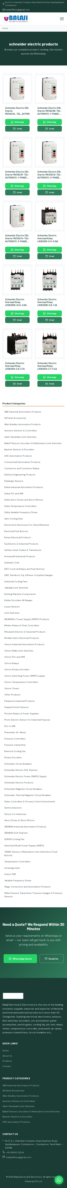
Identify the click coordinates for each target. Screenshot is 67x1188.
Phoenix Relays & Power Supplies (21, 713)
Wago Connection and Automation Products (27, 886)
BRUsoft (38, 1181)
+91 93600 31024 (15, 1152)
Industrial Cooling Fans (15, 581)
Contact (6, 1066)
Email (19, 128)
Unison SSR (10, 874)
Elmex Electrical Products (17, 537)
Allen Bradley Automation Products (22, 424)
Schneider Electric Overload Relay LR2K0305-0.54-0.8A (16, 302)
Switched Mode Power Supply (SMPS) (24, 845)
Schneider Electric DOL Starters (21, 770)
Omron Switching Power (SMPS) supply (24, 675)
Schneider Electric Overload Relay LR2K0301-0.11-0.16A (47, 238)
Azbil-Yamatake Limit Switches (20, 437)
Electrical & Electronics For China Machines (26, 524)
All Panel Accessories (15, 418)
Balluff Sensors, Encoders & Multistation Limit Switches (33, 443)
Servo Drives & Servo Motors (19, 820)
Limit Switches (11, 612)
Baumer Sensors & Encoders (19, 449)
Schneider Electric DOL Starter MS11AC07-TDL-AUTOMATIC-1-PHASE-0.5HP (17, 176)
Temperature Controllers (17, 861)
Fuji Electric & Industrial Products (21, 543)
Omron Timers (11, 688)
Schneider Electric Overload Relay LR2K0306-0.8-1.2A (47, 302)
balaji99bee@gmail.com (17, 9)
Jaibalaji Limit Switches (16, 587)
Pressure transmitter (15, 744)
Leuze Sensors (12, 606)
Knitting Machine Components (20, 594)
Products (7, 1061)
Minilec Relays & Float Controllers (21, 625)
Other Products (12, 694)
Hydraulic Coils (11, 562)
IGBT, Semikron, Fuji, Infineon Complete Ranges (28, 575)
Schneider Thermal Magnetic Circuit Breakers (27, 795)
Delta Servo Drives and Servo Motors (23, 499)
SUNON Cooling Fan (14, 839)
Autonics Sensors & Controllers (20, 430)
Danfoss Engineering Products (19, 474)
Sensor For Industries (15, 814)
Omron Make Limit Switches (18, 650)
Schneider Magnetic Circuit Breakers (23, 789)
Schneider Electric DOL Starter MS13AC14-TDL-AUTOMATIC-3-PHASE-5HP (17, 239)
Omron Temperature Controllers (21, 682)
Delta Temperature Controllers (20, 506)
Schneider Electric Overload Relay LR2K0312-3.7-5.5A (47, 366)
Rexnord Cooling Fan (15, 751)
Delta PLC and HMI (13, 493)
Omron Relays (11, 663)
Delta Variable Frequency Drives (21, 512)
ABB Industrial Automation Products (22, 411)
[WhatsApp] (59, 1180)
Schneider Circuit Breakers (18, 763)
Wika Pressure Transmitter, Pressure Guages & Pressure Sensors (33, 895)
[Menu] (62, 19)
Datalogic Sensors (13, 481)
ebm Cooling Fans (13, 518)
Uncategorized (12, 868)
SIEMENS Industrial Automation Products (25, 826)
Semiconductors (13, 807)
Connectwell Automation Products (22, 462)
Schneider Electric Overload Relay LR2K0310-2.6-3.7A (15, 366)
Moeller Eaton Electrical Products (21, 638)
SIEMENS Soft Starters (16, 832)
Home (5, 28)
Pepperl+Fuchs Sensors (16, 707)
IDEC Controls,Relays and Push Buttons (24, 569)
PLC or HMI (9, 726)
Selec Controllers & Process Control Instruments (29, 801)
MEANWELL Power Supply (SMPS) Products (26, 619)
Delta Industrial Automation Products (23, 487)
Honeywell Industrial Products (19, 556)
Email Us (53, 958)
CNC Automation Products (18, 455)
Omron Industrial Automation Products (24, 644)
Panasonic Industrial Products (19, 701)
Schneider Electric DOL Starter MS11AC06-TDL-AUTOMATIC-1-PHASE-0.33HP (49, 112)
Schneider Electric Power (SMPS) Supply (25, 776)
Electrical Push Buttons (16, 531)
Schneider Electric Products (18, 782)
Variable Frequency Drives (17, 880)
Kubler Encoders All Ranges (18, 600)
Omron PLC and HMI (14, 657)
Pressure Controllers (15, 738)
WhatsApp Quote (22, 958)
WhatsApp (19, 122)
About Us (7, 1055)
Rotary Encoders (13, 757)
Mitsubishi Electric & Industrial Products (24, 631)
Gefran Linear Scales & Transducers (22, 550)
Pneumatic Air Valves (15, 732)
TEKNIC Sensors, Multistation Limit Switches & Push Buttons (30, 853)
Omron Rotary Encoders (16, 669)
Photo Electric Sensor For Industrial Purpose (27, 719)
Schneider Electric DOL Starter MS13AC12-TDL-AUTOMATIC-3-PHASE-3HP (49, 176)
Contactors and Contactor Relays (21, 468)
